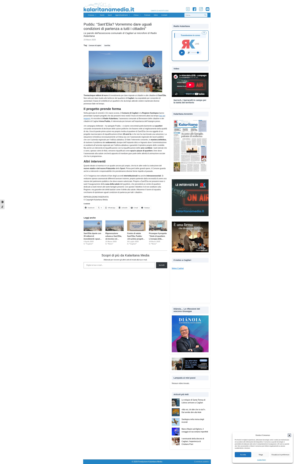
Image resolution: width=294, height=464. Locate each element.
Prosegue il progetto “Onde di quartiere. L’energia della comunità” (158, 236)
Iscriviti (161, 265)
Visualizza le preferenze (280, 455)
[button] (289, 435)
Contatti (164, 15)
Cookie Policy (261, 460)
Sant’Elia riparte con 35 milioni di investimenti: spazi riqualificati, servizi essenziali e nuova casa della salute (92, 236)
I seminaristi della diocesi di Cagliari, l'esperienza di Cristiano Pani (193, 441)
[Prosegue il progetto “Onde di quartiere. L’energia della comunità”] (158, 225)
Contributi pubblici (201, 462)
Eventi (102, 15)
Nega (261, 455)
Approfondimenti (121, 15)
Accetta (243, 455)
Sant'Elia (107, 45)
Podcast (147, 15)
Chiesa (136, 15)
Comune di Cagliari (95, 45)
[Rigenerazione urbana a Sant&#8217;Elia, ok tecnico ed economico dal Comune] (114, 225)
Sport (110, 15)
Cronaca (91, 15)
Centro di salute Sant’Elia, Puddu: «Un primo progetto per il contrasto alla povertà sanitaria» (135, 236)
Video (156, 15)
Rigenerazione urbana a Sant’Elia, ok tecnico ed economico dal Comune (113, 236)
